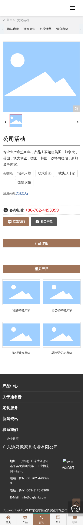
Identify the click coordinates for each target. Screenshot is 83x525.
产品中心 (10, 386)
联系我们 (10, 429)
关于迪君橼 (12, 396)
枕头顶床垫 (66, 173)
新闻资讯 (10, 418)
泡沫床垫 (13, 29)
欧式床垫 (45, 173)
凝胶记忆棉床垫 (61, 352)
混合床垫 (62, 29)
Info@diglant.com (33, 497)
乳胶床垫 (46, 29)
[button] (2, 29)
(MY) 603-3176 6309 (34, 490)
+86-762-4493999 (42, 210)
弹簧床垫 (29, 29)
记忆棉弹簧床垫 (61, 310)
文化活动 (23, 20)
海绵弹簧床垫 (21, 352)
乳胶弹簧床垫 (21, 310)
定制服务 (10, 407)
